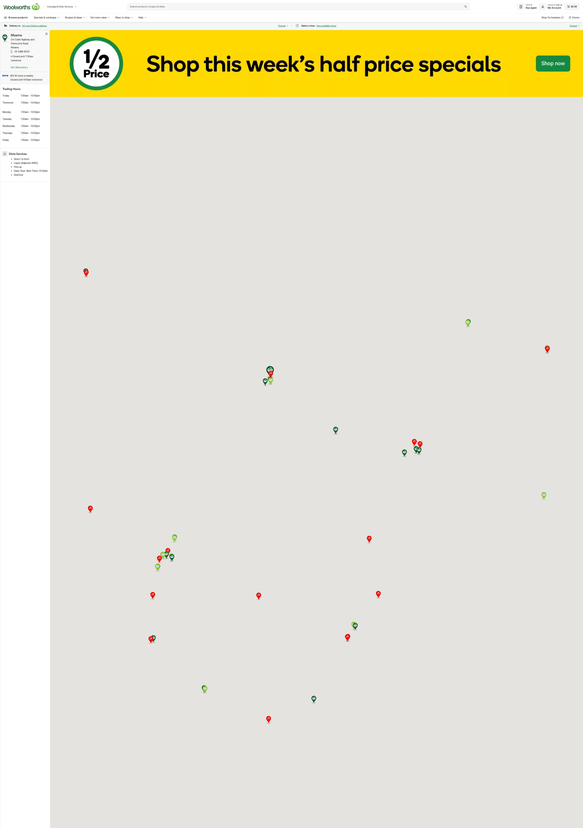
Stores (575, 17)
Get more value (98, 17)
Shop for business (551, 17)
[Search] (465, 6)
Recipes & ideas (73, 17)
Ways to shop (122, 17)
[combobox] (298, 6)
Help (140, 17)
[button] (404, 453)
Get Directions (19, 67)
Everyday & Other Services (60, 6)
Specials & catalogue (45, 17)
